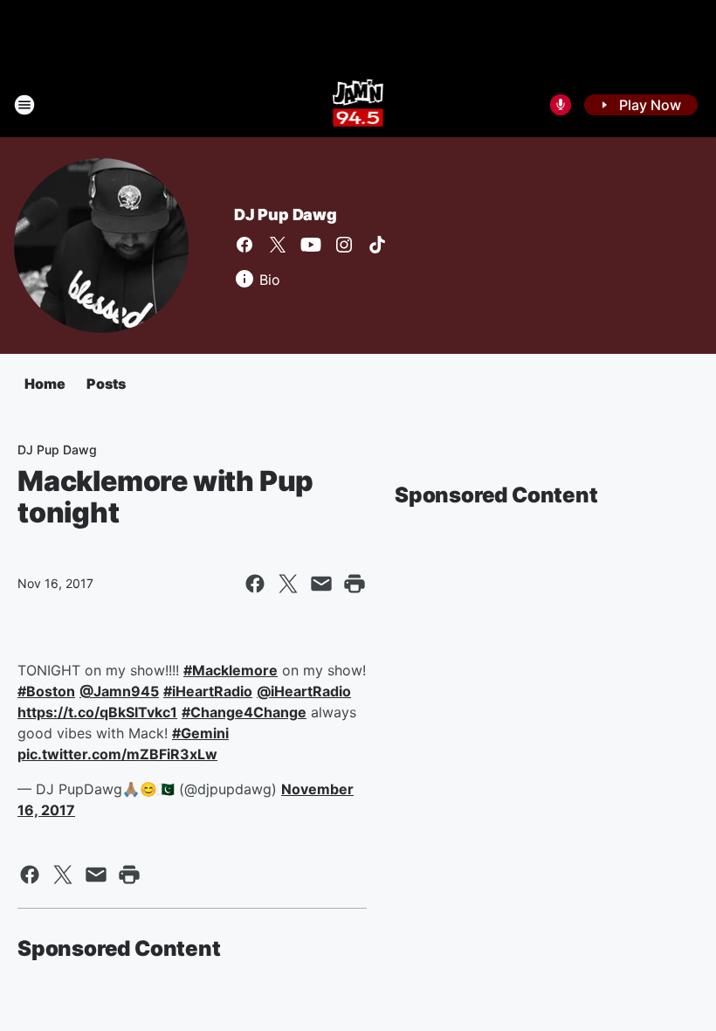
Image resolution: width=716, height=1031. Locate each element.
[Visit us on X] (277, 244)
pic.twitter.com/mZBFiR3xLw (117, 754)
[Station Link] (358, 105)
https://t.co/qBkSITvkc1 (97, 712)
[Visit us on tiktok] (377, 244)
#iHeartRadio (207, 691)
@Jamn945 (119, 691)
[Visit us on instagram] (344, 244)
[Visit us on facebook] (244, 244)
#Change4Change (244, 712)
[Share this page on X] (288, 583)
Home (44, 383)
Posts (106, 383)
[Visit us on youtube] (310, 244)
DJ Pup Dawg (285, 214)
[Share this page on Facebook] (255, 583)
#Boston (46, 691)
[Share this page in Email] (321, 583)
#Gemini (200, 733)
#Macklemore (230, 670)
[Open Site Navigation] (24, 104)
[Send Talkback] (560, 104)
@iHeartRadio (304, 691)
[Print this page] (354, 583)
